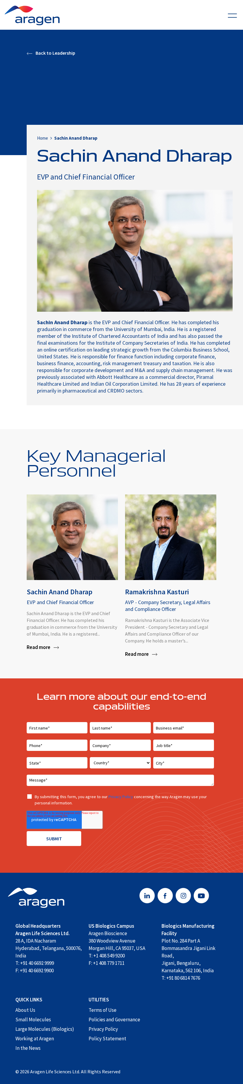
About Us (25, 1010)
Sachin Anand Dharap (59, 591)
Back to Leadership (55, 52)
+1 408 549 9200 (109, 955)
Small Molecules (33, 1019)
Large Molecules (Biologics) (44, 1029)
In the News (28, 1048)
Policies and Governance (114, 1019)
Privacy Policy (120, 796)
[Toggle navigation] (232, 15)
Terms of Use (102, 1010)
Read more (38, 647)
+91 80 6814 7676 (183, 978)
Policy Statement (107, 1038)
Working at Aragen (34, 1038)
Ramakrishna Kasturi (157, 591)
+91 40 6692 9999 (37, 963)
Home (42, 138)
